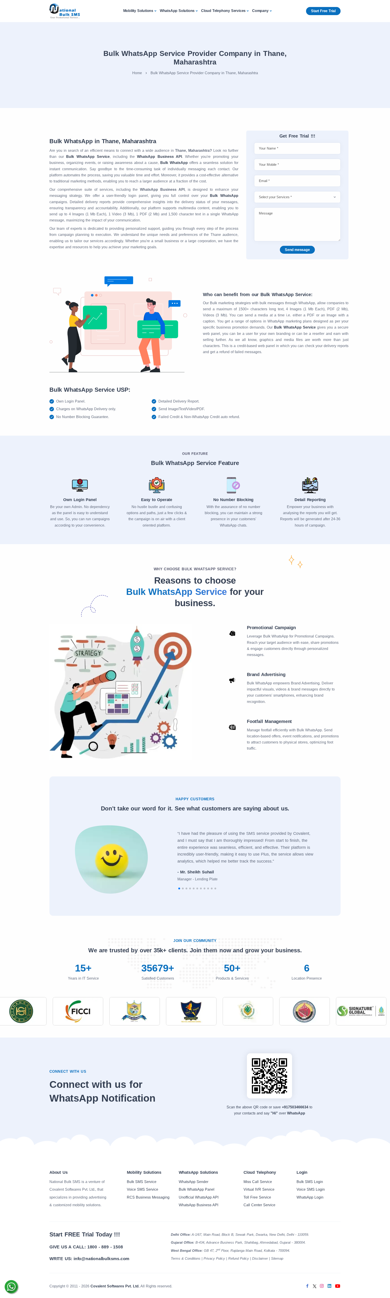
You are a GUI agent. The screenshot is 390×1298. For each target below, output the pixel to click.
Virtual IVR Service (259, 1189)
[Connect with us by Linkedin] (329, 1286)
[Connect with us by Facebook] (307, 1286)
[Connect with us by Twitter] (314, 1286)
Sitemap (277, 1258)
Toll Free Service (257, 1197)
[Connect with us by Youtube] (338, 1286)
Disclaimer (260, 1258)
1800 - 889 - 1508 (105, 1247)
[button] (179, 888)
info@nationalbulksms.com (101, 1258)
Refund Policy (238, 1258)
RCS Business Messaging (148, 1197)
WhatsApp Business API (198, 1205)
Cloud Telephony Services (223, 11)
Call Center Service (259, 1205)
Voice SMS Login (311, 1189)
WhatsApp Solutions (177, 11)
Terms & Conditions (185, 1258)
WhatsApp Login (310, 1197)
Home (137, 73)
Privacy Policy (214, 1258)
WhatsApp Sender (193, 1182)
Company (260, 11)
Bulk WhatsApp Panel (196, 1189)
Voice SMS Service (142, 1189)
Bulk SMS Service (141, 1182)
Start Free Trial (323, 11)
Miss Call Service (258, 1182)
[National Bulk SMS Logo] (64, 11)
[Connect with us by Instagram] (322, 1286)
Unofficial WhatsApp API (198, 1197)
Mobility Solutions (138, 11)
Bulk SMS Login (310, 1182)
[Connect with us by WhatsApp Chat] (11, 1286)
